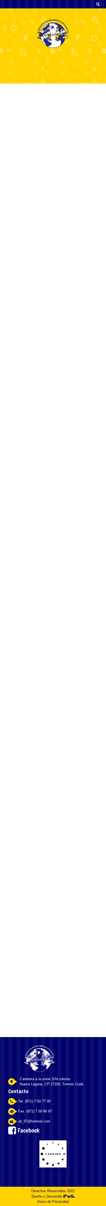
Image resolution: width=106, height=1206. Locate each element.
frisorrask (55, 124)
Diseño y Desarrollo (47, 1196)
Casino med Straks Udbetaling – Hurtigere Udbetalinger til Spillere (51, 104)
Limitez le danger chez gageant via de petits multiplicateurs (49, 998)
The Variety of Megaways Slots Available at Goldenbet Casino (54, 973)
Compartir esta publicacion (35, 950)
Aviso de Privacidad (53, 1201)
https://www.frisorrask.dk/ (64, 209)
